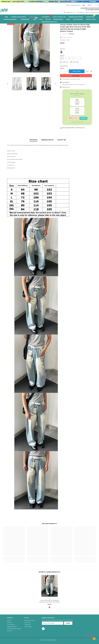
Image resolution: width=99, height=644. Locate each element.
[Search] (93, 5)
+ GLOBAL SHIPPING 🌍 (40, 1)
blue (49, 607)
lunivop (49, 598)
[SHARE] (90, 71)
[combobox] (92, 5)
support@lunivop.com (76, 5)
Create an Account (94, 12)
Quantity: (62, 68)
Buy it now (76, 76)
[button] (7, 84)
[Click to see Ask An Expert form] (90, 635)
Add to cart (77, 71)
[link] (14, 559)
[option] (31, 48)
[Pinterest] (43, 628)
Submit (68, 623)
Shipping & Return (47, 140)
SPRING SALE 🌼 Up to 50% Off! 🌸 (17, 1)
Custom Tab (61, 140)
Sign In (87, 12)
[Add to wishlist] (87, 71)
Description (34, 140)
